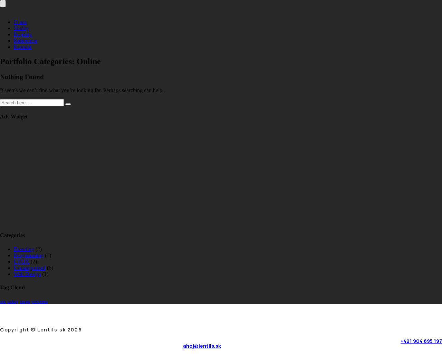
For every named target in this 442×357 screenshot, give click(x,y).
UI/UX (21, 261)
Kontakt (22, 47)
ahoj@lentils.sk (202, 345)
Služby (21, 28)
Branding (24, 249)
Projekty (23, 34)
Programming (29, 255)
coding (12, 301)
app (3, 301)
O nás (20, 22)
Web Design (27, 274)
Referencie (25, 41)
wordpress (39, 301)
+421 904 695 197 (421, 341)
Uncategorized (30, 268)
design (25, 301)
